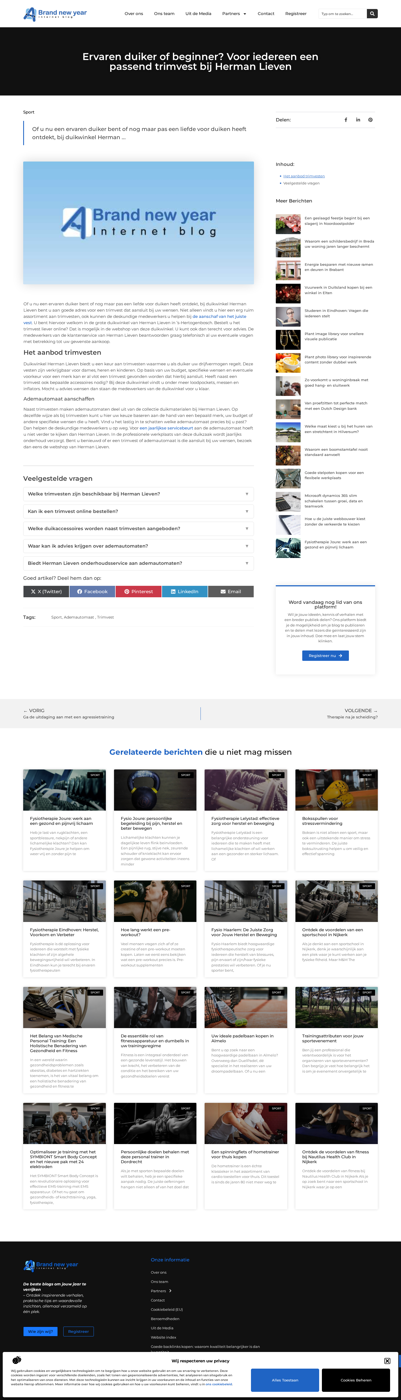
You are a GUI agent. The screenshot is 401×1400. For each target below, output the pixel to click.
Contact (266, 13)
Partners (231, 13)
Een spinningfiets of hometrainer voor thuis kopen (245, 1154)
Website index (163, 1337)
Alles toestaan (285, 1380)
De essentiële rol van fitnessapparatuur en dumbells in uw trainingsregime (155, 1040)
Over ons (134, 13)
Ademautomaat (79, 617)
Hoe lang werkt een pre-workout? (145, 932)
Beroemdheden (165, 1319)
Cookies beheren (356, 1380)
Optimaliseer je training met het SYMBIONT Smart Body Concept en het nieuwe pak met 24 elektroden (63, 1159)
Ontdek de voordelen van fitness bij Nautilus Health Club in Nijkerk (335, 1156)
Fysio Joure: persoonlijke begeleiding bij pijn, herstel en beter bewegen (151, 823)
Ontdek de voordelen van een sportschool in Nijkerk (332, 932)
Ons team (164, 13)
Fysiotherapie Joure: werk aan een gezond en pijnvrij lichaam (61, 821)
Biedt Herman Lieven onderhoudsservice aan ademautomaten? (138, 563)
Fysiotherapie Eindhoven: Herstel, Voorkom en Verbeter (64, 932)
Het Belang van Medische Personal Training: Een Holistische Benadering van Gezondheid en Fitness (58, 1043)
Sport (28, 112)
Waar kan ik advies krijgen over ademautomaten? (138, 546)
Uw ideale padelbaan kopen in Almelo (242, 1038)
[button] (387, 1361)
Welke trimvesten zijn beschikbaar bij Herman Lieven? (138, 494)
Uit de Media (198, 13)
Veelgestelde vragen (301, 183)
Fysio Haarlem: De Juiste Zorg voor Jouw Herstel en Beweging (244, 932)
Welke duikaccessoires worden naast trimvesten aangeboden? (138, 528)
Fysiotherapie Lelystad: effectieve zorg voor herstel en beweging (245, 821)
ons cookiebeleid (219, 1384)
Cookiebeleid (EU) (167, 1309)
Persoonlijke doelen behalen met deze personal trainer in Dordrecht (155, 1156)
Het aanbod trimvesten (304, 176)
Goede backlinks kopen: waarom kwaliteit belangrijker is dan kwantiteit (205, 1349)
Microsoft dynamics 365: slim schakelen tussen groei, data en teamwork (334, 500)
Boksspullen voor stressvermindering (322, 821)
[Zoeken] (372, 13)
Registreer (296, 13)
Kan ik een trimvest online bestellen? (138, 511)
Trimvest (105, 617)
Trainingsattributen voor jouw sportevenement (332, 1038)
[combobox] (343, 13)
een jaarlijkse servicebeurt (166, 428)
